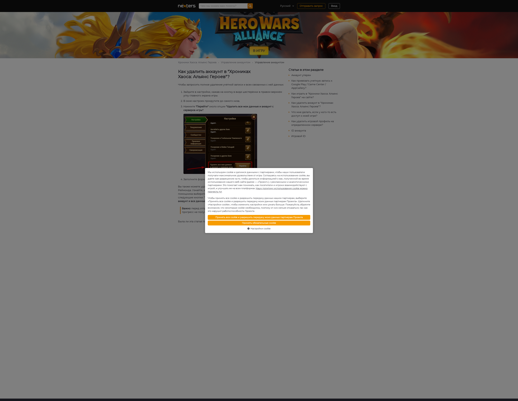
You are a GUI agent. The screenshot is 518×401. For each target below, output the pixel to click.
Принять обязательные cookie (259, 223)
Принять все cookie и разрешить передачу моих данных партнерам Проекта (259, 217)
